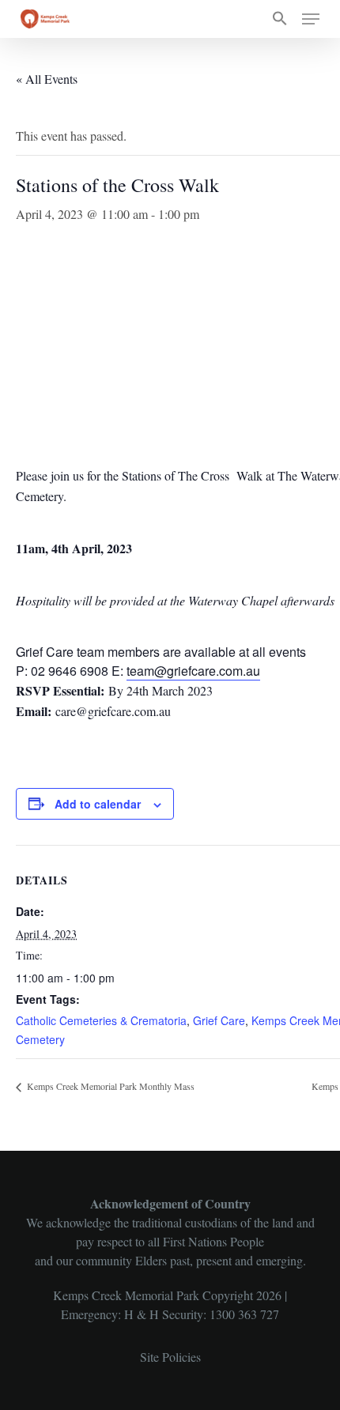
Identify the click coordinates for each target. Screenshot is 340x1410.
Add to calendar (98, 804)
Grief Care (219, 1020)
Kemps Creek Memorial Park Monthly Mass (110, 1086)
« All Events (46, 78)
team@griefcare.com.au (193, 671)
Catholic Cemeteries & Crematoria (101, 1020)
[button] (280, 19)
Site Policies (170, 1356)
